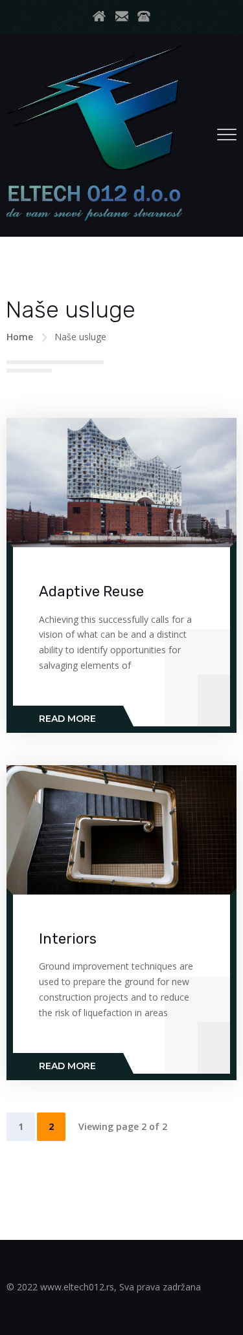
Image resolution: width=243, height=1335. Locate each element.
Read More (67, 718)
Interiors (68, 939)
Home (19, 337)
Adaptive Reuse (91, 591)
